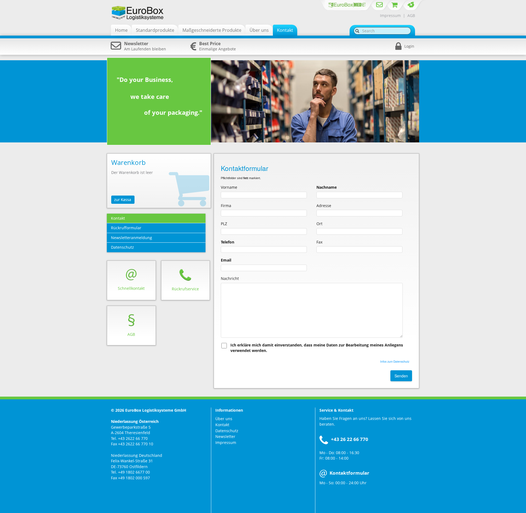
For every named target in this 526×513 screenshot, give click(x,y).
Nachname (326, 187)
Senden (401, 376)
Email (226, 260)
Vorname (229, 187)
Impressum (390, 15)
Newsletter (225, 436)
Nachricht (230, 278)
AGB (411, 15)
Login (409, 46)
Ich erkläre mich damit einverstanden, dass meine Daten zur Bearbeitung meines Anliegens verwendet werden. (316, 347)
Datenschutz (226, 430)
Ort (319, 223)
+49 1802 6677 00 (134, 472)
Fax (319, 242)
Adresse (323, 205)
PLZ (224, 223)
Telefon (227, 242)
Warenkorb (128, 162)
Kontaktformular (349, 473)
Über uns (223, 418)
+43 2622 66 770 (133, 438)
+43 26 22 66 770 (349, 439)
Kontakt (222, 424)
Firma (226, 205)
